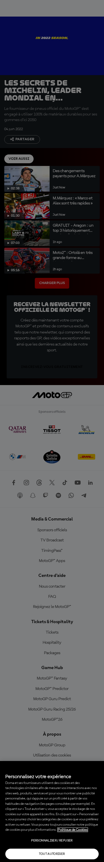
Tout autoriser (52, 854)
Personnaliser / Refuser (52, 840)
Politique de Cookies (72, 830)
